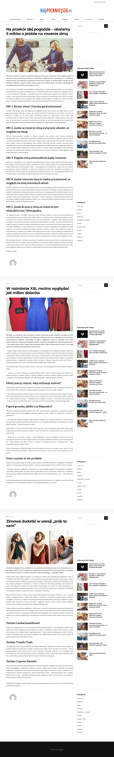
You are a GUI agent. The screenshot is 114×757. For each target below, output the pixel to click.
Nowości (30, 19)
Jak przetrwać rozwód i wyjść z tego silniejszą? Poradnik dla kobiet (97, 73)
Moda (54, 19)
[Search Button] (106, 26)
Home (7, 24)
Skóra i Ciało (81, 227)
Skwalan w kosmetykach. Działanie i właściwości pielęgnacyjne (97, 83)
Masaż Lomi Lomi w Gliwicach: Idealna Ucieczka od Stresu (95, 123)
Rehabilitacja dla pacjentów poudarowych (97, 142)
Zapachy (80, 237)
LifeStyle (89, 19)
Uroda (42, 19)
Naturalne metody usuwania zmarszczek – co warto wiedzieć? (98, 133)
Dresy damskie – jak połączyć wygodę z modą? (98, 152)
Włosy (79, 233)
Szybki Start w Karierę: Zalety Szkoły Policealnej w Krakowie (98, 103)
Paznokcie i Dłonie (83, 220)
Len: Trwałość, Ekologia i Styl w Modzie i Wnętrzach (98, 92)
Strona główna (15, 19)
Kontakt (101, 19)
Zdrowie (65, 19)
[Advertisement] (92, 50)
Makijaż (79, 210)
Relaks (77, 19)
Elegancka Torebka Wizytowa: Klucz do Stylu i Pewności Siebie (98, 113)
